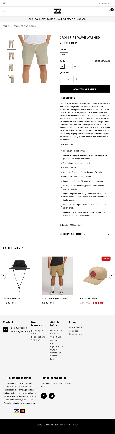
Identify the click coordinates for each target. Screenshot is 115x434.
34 (62, 66)
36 (68, 66)
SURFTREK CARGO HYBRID (55, 298)
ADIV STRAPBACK (88, 298)
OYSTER (64, 55)
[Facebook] (44, 396)
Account (103, 3)
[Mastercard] (22, 411)
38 (75, 66)
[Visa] (16, 411)
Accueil (6, 26)
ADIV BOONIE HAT (12, 298)
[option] (35, 59)
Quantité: (64, 73)
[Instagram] (52, 396)
